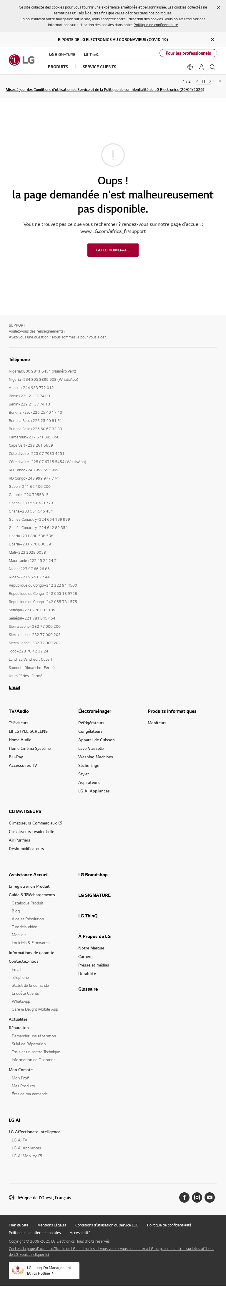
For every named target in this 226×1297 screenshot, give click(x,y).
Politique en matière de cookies (35, 1232)
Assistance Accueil (29, 874)
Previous (197, 81)
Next (210, 81)
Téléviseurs (19, 722)
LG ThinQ (88, 916)
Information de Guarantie (34, 1059)
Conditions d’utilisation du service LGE (106, 1225)
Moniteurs (157, 722)
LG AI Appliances (94, 791)
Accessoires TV (23, 765)
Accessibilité (80, 1232)
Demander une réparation (34, 1036)
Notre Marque (91, 948)
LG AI (14, 1120)
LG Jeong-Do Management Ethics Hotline (49, 1270)
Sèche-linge (88, 765)
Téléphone (20, 977)
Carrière (85, 956)
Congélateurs (90, 731)
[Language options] (190, 67)
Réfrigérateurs (91, 722)
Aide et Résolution (28, 919)
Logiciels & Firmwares (30, 942)
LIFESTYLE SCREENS (28, 731)
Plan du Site (19, 1225)
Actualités (18, 1019)
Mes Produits (23, 1086)
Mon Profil (21, 1078)
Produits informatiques (172, 711)
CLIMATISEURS (25, 811)
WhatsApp (21, 1001)
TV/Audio (19, 711)
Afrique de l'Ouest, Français (44, 1198)
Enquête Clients (25, 993)
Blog (16, 911)
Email (14, 687)
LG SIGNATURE (94, 895)
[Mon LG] (201, 67)
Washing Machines (95, 756)
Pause (203, 81)
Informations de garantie (31, 952)
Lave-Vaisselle (91, 748)
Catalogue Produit (27, 903)
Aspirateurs (89, 782)
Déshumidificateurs (26, 848)
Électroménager (94, 711)
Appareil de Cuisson (96, 739)
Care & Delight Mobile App (35, 1009)
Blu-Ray (16, 756)
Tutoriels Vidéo (24, 926)
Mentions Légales (52, 1225)
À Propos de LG (94, 936)
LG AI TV (19, 1140)
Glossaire (88, 989)
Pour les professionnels (188, 53)
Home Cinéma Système (30, 748)
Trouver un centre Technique (36, 1051)
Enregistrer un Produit (29, 886)
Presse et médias (93, 965)
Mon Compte (21, 1069)
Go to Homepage (113, 250)
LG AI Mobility (24, 1155)
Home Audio (20, 739)
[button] (218, 8)
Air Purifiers (19, 840)
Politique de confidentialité (156, 24)
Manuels (19, 934)
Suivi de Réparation (29, 1043)
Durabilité (87, 973)
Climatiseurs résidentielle (31, 831)
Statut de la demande (30, 985)
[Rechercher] (212, 67)
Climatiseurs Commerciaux (33, 823)
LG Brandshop (93, 874)
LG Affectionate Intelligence (34, 1131)
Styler (83, 774)
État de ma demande (30, 1093)
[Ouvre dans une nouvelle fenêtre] (184, 1197)
